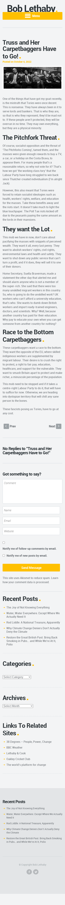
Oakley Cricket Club (18, 759)
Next (54, 426)
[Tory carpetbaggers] (32, 78)
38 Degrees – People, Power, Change (28, 742)
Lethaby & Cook (16, 753)
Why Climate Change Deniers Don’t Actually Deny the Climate (33, 630)
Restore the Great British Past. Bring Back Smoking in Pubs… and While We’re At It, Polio (31, 640)
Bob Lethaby (31, 8)
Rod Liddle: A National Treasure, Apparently (33, 622)
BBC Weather (14, 747)
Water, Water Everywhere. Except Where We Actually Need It (33, 615)
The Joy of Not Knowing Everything (28, 607)
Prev (10, 426)
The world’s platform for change (26, 765)
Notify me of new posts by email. (27, 556)
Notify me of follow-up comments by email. (30, 549)
